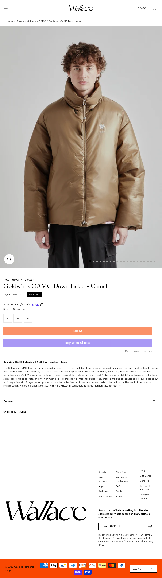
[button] (143, 8)
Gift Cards (145, 475)
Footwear (103, 491)
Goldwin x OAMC (36, 21)
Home (10, 21)
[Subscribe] (150, 526)
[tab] (90, 261)
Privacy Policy (120, 538)
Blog (142, 470)
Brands (20, 21)
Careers (144, 480)
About (119, 496)
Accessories (105, 496)
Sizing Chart (19, 308)
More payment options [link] (138, 351)
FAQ (118, 486)
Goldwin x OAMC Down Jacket (65, 21)
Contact (120, 491)
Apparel (102, 486)
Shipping (121, 472)
